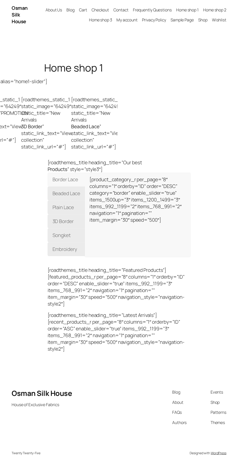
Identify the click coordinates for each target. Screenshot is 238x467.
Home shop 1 (187, 10)
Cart (83, 10)
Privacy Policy (154, 20)
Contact (120, 10)
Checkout (100, 10)
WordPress (218, 453)
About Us (54, 10)
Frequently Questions (152, 10)
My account (127, 20)
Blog (70, 10)
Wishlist (219, 20)
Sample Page (182, 20)
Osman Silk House (20, 15)
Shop (203, 20)
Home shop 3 (100, 20)
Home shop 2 (214, 10)
